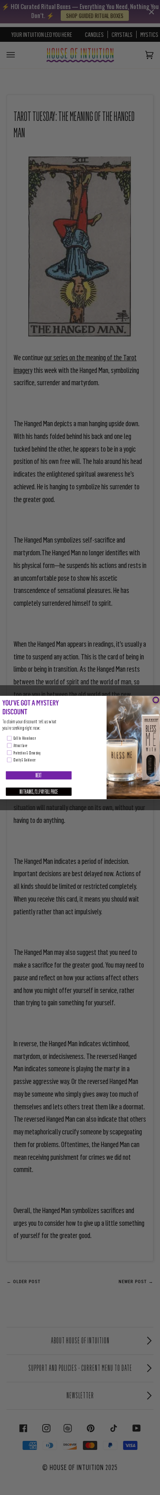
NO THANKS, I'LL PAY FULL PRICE (39, 791)
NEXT (39, 775)
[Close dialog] (155, 700)
